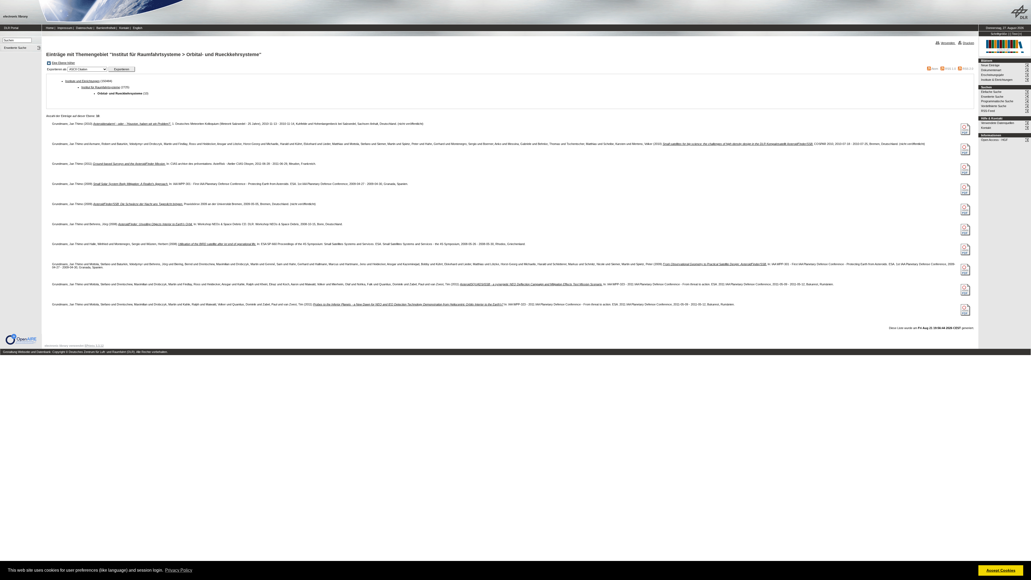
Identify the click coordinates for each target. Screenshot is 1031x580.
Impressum (64, 28)
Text (1015, 33)
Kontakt (124, 28)
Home (50, 28)
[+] (1020, 33)
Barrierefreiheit (105, 28)
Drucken (968, 43)
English (137, 28)
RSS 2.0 (968, 68)
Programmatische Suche (997, 101)
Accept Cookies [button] (1000, 570)
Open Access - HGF (994, 139)
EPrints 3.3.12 (94, 345)
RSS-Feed (988, 110)
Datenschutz (84, 28)
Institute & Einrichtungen (996, 79)
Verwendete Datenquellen (997, 123)
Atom (934, 68)
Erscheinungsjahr (992, 74)
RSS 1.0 (950, 68)
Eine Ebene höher (63, 62)
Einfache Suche (991, 91)
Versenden (948, 43)
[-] (1009, 33)
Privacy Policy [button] (178, 570)
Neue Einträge (990, 65)
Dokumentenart (991, 70)
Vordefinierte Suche (993, 106)
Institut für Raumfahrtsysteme (100, 87)
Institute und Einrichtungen (82, 81)
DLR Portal (11, 28)
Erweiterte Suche (992, 96)
